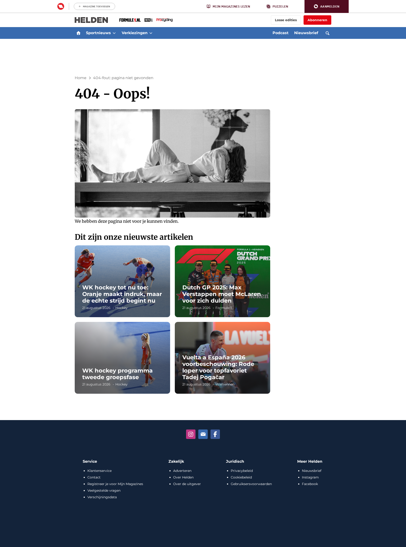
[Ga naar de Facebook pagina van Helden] (215, 434)
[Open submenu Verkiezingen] (151, 33)
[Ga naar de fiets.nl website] (148, 20)
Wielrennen (224, 384)
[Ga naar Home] (78, 33)
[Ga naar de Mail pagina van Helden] (203, 434)
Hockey (121, 308)
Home (80, 78)
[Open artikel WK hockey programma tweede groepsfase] (122, 358)
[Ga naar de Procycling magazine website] (164, 20)
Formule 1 (223, 308)
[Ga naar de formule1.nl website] (130, 20)
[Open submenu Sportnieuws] (114, 33)
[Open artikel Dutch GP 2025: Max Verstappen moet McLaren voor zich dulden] (222, 281)
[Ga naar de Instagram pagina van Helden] (190, 434)
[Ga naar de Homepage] (91, 20)
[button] (326, 6)
